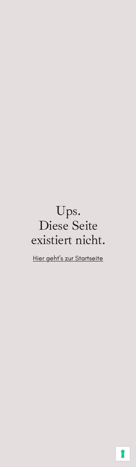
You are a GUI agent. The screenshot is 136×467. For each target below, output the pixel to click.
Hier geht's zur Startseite (68, 258)
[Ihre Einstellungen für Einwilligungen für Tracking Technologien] (123, 454)
